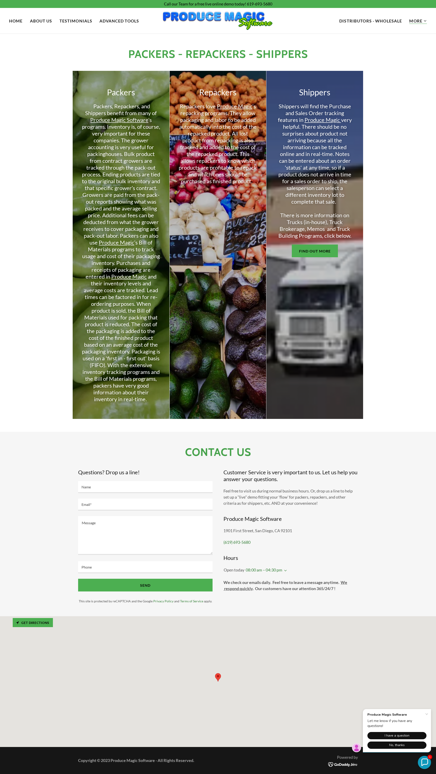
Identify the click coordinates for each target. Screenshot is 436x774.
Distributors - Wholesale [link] (370, 20)
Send (145, 585)
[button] (418, 21)
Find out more (315, 251)
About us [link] (41, 20)
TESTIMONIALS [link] (75, 20)
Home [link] (16, 20)
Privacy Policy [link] (163, 601)
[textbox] (145, 487)
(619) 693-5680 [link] (236, 542)
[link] (218, 20)
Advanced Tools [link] (119, 20)
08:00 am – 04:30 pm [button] (264, 569)
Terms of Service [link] (191, 601)
